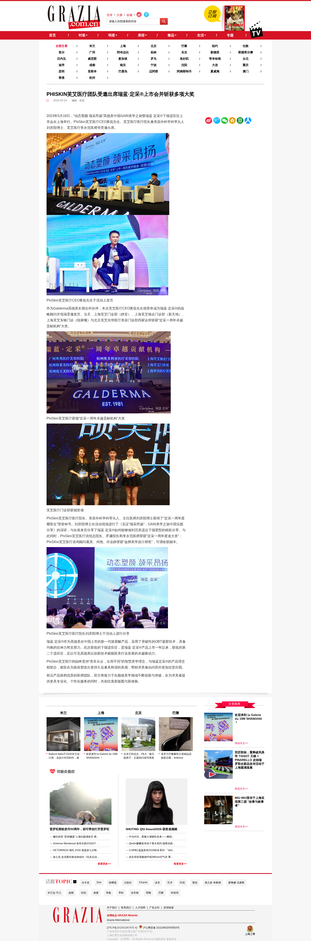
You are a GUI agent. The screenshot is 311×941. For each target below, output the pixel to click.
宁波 (154, 65)
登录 (110, 15)
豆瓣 (240, 121)
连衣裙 (135, 892)
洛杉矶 (184, 58)
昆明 (62, 71)
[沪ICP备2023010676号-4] (122, 927)
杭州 (92, 77)
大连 (215, 65)
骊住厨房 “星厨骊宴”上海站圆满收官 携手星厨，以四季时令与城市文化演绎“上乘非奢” (76, 836)
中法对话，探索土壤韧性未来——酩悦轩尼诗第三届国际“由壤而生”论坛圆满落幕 (152, 836)
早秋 (121, 892)
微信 (224, 121)
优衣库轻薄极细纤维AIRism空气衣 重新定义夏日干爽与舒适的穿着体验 (152, 857)
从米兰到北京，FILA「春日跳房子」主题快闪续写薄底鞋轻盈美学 (139, 756)
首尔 (62, 52)
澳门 (246, 71)
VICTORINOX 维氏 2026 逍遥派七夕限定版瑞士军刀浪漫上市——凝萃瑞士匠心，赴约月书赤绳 (76, 850)
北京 (154, 46)
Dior (99, 882)
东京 (184, 52)
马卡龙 (85, 882)
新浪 (208, 121)
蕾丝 (194, 882)
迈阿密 (153, 71)
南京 (123, 65)
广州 (92, 52)
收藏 (129, 15)
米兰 (92, 46)
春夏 (96, 892)
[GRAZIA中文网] (74, 17)
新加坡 (122, 58)
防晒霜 (113, 882)
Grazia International (118, 920)
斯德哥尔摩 (245, 52)
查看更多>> (104, 863)
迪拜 (62, 65)
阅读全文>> (241, 743)
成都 (92, 65)
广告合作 (154, 907)
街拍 (83, 892)
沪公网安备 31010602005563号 (161, 927)
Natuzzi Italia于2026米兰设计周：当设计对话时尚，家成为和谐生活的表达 (64, 756)
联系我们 (126, 907)
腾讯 (216, 121)
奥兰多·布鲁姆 (213, 882)
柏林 (154, 52)
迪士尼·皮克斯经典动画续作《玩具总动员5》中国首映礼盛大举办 (76, 857)
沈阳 (184, 65)
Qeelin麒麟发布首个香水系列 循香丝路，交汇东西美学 (152, 843)
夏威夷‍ (215, 71)
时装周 (175, 892)
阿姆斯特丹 (184, 71)
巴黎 (184, 46)
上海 (123, 46)
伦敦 (246, 46)
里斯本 (92, 71)
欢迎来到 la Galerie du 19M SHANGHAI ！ (101, 756)
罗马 (154, 58)
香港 (62, 77)
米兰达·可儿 (54, 892)
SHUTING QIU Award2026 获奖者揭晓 (151, 829)
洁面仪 (128, 882)
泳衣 (157, 882)
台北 (246, 58)
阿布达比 (123, 52)
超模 (71, 892)
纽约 (215, 46)
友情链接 (169, 907)
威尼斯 (92, 58)
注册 (119, 15)
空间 (232, 121)
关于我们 (112, 907)
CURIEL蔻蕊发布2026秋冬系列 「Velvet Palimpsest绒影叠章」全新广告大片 (152, 850)
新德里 (215, 52)
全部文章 (61, 46)
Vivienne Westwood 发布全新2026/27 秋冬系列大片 (76, 843)
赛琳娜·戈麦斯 (236, 882)
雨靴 (148, 892)
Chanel (143, 882)
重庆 (246, 65)
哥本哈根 (215, 58)
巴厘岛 (122, 71)
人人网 (248, 121)
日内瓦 (61, 58)
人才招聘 (140, 907)
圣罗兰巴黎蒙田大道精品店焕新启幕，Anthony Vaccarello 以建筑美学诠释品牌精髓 (176, 756)
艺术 (169, 882)
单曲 (108, 892)
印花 (182, 882)
